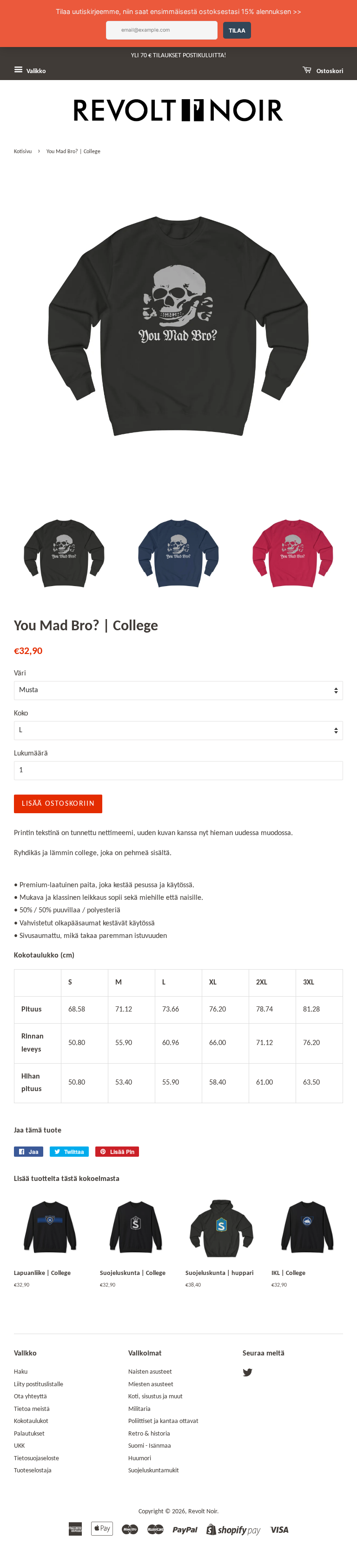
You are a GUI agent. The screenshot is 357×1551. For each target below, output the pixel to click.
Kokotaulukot (31, 1421)
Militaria (139, 1409)
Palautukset (29, 1434)
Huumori (139, 1459)
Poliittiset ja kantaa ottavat (163, 1421)
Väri (20, 673)
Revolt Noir (202, 1512)
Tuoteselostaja (33, 1471)
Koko (21, 713)
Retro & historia (149, 1434)
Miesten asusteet (150, 1385)
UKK (19, 1446)
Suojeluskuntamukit (153, 1471)
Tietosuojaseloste (36, 1459)
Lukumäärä (31, 753)
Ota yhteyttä (30, 1397)
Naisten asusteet (150, 1372)
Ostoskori (329, 71)
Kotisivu (23, 152)
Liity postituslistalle (38, 1385)
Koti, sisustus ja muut (155, 1397)
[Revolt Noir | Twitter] (248, 1375)
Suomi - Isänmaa (149, 1446)
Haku (20, 1372)
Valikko (35, 71)
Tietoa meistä (32, 1409)
